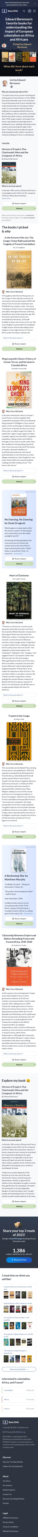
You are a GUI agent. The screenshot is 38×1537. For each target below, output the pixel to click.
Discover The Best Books (13, 1462)
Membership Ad (30, 492)
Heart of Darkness (19, 575)
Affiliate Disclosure (10, 1518)
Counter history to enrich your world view (18, 1288)
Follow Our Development (13, 1466)
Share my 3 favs (20, 1260)
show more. (6, 198)
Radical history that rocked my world (18, 1303)
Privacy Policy (8, 1522)
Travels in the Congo (19, 715)
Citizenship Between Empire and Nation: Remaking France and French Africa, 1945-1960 (19, 938)
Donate (6, 1503)
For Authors (7, 1485)
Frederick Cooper (20, 945)
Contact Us (7, 1494)
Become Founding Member (13, 1499)
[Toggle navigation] (34, 11)
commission (30, 215)
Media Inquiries (9, 1490)
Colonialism (8, 1390)
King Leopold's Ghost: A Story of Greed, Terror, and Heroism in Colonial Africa (19, 362)
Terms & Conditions (10, 1527)
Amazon (19, 208)
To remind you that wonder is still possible (16, 1318)
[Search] (23, 11)
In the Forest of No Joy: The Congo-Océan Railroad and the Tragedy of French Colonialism (19, 240)
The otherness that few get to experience (15, 1352)
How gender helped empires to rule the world (18, 1335)
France (7, 1409)
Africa (6, 1399)
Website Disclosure (10, 1531)
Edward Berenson (24, 45)
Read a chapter (20, 203)
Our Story (6, 1481)
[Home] (10, 11)
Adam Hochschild (20, 368)
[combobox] (23, 11)
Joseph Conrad (20, 579)
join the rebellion (29, 218)
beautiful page (16, 1238)
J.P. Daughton (20, 247)
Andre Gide (20, 719)
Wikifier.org (20, 1432)
